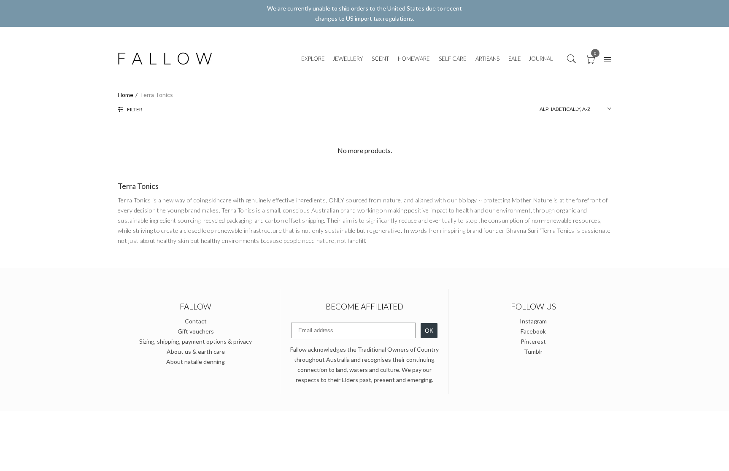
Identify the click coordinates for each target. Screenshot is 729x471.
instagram (533, 321)
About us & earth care (196, 351)
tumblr (533, 351)
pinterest (533, 341)
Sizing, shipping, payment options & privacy (195, 341)
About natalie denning (195, 361)
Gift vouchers (196, 331)
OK (429, 330)
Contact (196, 321)
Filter (134, 109)
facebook (533, 331)
